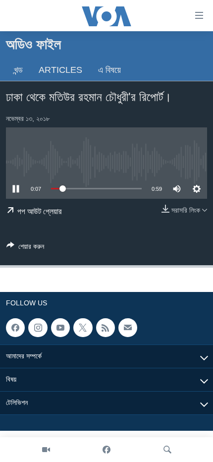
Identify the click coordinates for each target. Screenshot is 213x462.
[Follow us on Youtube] (60, 327)
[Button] (25, 248)
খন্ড (18, 70)
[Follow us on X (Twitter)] (82, 327)
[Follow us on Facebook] (15, 327)
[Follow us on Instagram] (37, 327)
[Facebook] (106, 449)
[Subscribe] (127, 327)
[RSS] (105, 327)
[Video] (46, 449)
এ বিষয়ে (109, 70)
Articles (60, 70)
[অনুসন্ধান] (167, 449)
